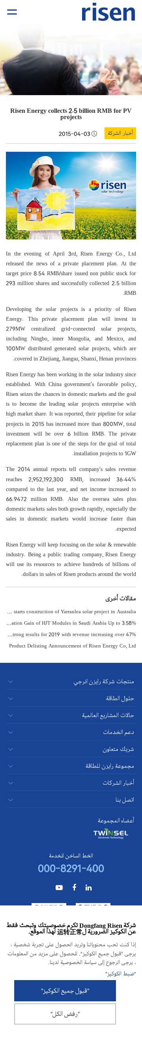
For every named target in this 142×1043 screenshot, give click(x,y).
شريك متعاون (118, 749)
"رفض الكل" (65, 1014)
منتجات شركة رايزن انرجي (104, 681)
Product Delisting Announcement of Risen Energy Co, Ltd (72, 645)
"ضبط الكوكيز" (120, 973)
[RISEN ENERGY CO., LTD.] (108, 12)
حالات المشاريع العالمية (108, 715)
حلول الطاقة (120, 698)
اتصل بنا (125, 800)
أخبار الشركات (118, 783)
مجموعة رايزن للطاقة (110, 766)
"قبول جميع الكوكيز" (65, 990)
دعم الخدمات (118, 732)
